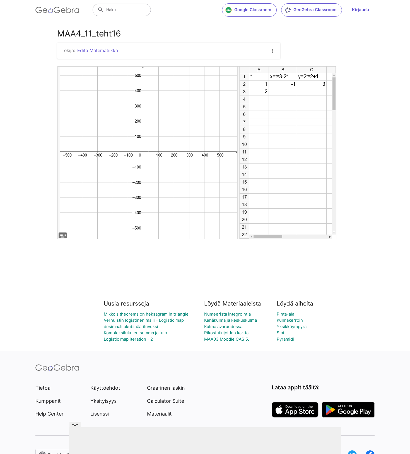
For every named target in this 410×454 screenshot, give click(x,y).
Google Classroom (252, 9)
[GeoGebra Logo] (57, 10)
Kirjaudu (360, 9)
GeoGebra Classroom (314, 9)
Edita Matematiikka (97, 50)
